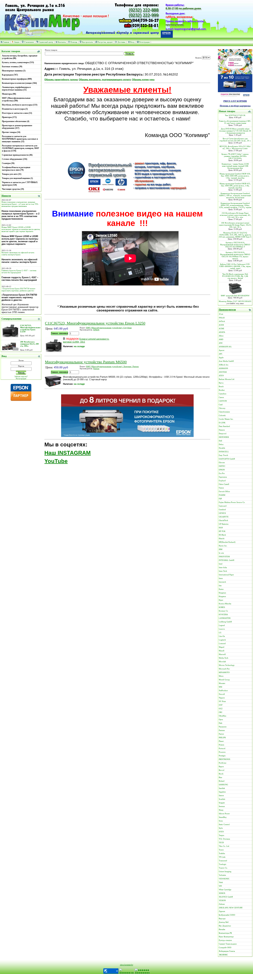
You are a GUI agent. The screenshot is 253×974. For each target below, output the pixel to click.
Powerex (222, 752)
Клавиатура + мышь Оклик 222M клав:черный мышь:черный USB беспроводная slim (235, 166)
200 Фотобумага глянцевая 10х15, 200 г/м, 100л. (29, 344)
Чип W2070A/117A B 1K (235, 115)
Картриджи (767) (10, 75)
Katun (221, 589)
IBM (220, 549)
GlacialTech (223, 520)
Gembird (222, 509)
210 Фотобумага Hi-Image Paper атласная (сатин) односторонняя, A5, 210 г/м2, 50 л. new (235, 215)
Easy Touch (223, 455)
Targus (221, 835)
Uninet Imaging (225, 871)
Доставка (121, 42)
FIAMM (222, 495)
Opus (221, 719)
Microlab (222, 661)
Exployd (222, 481)
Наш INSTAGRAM (67, 453)
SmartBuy (223, 817)
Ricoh (221, 774)
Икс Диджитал (225, 926)
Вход (132, 42)
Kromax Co (223, 611)
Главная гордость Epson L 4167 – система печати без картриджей (19, 271)
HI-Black (222, 535)
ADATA (222, 332)
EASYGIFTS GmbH (227, 459)
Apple (221, 357)
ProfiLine (222, 763)
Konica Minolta (225, 604)
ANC (221, 343)
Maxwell (222, 654)
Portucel (222, 748)
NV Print (222, 701)
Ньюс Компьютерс (226, 937)
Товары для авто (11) (11, 174)
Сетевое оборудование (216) (14, 159)
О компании (29, 42)
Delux (221, 444)
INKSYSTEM (224, 557)
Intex (221, 578)
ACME (221, 328)
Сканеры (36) (8, 163)
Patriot (221, 734)
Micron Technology (227, 665)
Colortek (222, 415)
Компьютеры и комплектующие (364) (19, 83)
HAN (221, 528)
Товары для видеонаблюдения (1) (17, 178)
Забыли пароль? (21, 376)
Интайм (222, 929)
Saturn (221, 795)
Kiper (221, 600)
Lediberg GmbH (225, 622)
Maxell (221, 651)
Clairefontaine (224, 412)
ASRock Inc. (224, 365)
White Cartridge (225, 890)
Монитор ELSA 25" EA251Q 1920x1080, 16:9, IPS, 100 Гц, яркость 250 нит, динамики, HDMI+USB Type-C (235, 235)
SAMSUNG (223, 785)
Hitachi (221, 538)
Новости (6, 195)
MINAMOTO (224, 672)
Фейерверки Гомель (227, 951)
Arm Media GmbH (226, 361)
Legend (222, 625)
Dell (220, 441)
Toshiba (222, 853)
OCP (220, 705)
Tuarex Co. (223, 868)
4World (222, 318)
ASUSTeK (223, 372)
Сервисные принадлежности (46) (17, 155)
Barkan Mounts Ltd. (227, 379)
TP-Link (222, 857)
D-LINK (222, 423)
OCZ (221, 709)
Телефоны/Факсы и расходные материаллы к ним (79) (16, 168)
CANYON (223, 401)
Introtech (222, 582)
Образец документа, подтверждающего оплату (105, 79)
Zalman (222, 904)
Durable (222, 448)
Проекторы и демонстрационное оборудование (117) (17, 126)
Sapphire (222, 792)
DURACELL (224, 452)
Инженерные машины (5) (13, 70)
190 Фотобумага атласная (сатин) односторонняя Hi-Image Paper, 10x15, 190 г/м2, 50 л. (235, 225)
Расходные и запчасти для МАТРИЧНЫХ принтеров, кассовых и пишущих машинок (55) (20, 139)
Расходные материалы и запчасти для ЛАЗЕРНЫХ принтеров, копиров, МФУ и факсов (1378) (20, 148)
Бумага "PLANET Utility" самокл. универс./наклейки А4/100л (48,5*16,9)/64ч (235, 156)
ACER (221, 325)
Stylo (221, 828)
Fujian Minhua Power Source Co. (232, 502)
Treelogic (222, 864)
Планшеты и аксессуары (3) (15, 109)
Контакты (62, 42)
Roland (221, 781)
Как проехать (87, 42)
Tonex (221, 850)
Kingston (222, 596)
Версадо (222, 918)
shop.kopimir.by (126, 965)
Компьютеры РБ (225, 933)
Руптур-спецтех (225, 940)
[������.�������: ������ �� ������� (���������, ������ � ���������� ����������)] (126, 971)
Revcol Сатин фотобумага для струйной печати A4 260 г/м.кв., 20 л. (235, 140)
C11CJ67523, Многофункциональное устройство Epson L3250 (30, 328)
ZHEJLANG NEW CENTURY (231, 908)
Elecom (222, 462)
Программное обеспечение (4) (15, 121)
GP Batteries (223, 524)
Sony (221, 821)
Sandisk (222, 788)
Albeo (221, 336)
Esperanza (223, 477)
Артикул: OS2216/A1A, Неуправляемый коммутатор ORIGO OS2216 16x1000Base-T (235, 244)
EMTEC (222, 466)
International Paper (226, 575)
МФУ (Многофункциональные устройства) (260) (16, 99)
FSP (220, 499)
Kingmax (222, 593)
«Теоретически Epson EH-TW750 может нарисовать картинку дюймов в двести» (18, 289)
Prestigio (222, 756)
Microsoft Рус (224, 669)
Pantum (96, 368)
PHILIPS (222, 737)
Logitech (222, 640)
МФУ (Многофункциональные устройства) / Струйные (109, 328)
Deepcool (222, 433)
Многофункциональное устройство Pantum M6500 (86, 362)
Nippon (222, 698)
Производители (227, 309)
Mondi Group (224, 680)
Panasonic (223, 727)
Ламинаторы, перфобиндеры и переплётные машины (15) (16, 88)
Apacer (221, 350)
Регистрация (144, 42)
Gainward (222, 506)
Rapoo (221, 766)
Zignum (222, 911)
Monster (222, 683)
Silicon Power (224, 813)
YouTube (56, 461)
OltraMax (222, 716)
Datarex (222, 430)
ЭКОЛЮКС (223, 955)
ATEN (221, 376)
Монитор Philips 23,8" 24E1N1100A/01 (235, 301)
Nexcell (222, 694)
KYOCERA (223, 614)
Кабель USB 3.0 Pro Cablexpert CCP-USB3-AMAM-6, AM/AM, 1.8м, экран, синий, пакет (235, 266)
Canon (221, 397)
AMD (221, 339)
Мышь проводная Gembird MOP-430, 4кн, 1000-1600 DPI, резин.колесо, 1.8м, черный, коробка (235, 176)
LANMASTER (224, 618)
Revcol (221, 770)
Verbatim (222, 875)
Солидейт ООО (225, 947)
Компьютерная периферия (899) (17, 79)
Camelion (222, 394)
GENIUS (222, 513)
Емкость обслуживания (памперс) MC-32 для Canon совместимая (235, 122)
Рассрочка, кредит (105, 42)
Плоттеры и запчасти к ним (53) (17, 113)
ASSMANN (223, 368)
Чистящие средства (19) (13, 189)
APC (220, 354)
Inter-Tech (223, 571)
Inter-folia (223, 567)
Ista (220, 585)
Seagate (222, 803)
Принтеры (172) (9, 117)
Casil (221, 404)
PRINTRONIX (224, 759)
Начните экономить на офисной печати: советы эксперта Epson (18, 253)
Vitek (221, 882)
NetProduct (223, 690)
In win (221, 553)
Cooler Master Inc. (226, 419)
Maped (221, 647)
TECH (221, 842)
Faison (221, 488)
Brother (222, 390)
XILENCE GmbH (226, 897)
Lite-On (222, 636)
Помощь (73, 42)
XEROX (222, 893)
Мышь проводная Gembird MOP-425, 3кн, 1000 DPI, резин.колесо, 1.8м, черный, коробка (235, 186)
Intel (220, 564)
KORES (222, 607)
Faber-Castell (224, 484)
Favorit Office (224, 491)
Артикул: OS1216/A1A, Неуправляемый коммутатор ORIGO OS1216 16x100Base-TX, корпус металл (235, 255)
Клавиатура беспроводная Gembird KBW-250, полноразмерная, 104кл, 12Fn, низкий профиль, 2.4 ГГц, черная (235, 205)
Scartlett (222, 799)
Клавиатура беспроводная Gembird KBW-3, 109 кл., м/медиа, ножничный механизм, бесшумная (235, 195)
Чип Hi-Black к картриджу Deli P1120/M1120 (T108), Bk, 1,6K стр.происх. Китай (235, 276)
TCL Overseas (224, 839)
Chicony (222, 408)
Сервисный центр (46, 42)
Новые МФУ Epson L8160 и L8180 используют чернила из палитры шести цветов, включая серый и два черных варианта (21, 229)
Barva (221, 383)
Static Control (224, 824)
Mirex (221, 676)
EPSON (96, 330)
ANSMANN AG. (225, 347)
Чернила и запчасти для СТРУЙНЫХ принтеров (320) (20, 183)
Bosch (221, 386)
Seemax (222, 806)
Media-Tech (223, 658)
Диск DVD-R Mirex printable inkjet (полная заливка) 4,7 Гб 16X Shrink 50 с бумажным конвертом (235, 131)
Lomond (222, 643)
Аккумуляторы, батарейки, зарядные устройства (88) (19, 56)
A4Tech (222, 321)
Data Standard (224, 426)
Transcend (223, 861)
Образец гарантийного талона (60, 79)
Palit (220, 723)
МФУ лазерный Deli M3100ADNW (235, 296)
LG (220, 633)
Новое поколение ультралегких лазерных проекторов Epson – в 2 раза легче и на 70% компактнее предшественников (20, 204)
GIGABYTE (224, 517)
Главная (6, 42)
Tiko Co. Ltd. (224, 846)
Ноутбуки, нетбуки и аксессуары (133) (19, 105)
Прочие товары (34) (11, 132)
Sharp (221, 810)
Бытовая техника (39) (12, 66)
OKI (220, 712)
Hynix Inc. (223, 546)
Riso (220, 777)
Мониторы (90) (9, 94)
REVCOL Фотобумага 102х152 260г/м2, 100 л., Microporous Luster (235, 147)
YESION (222, 900)
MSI (220, 687)
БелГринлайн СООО (227, 915)
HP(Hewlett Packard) (227, 542)
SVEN (221, 832)
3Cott (221, 314)
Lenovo (222, 629)
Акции (16, 42)
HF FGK (222, 531)
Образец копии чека (143, 79)
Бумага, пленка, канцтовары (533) (18, 62)
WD (220, 886)
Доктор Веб (224, 922)
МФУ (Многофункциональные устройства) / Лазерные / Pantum (112, 366)
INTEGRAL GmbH (226, 560)
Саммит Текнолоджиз (228, 944)
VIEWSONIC (224, 879)
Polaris (221, 745)
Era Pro (222, 473)
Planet (221, 741)
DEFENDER (224, 437)
